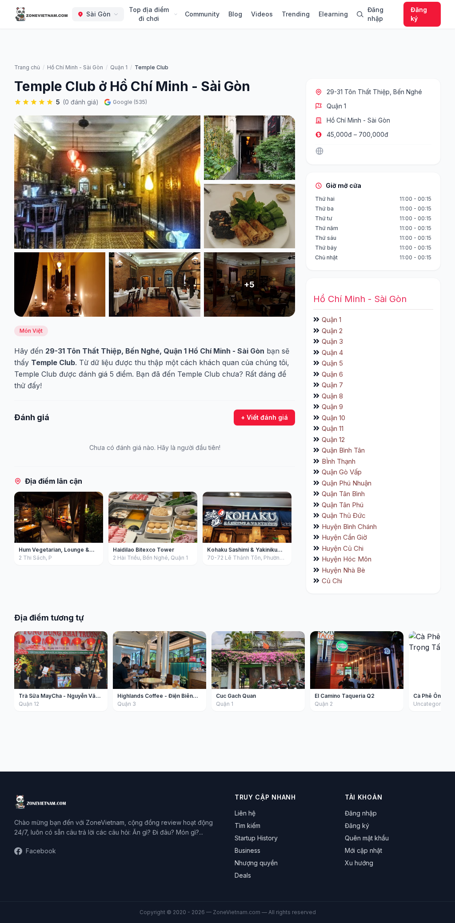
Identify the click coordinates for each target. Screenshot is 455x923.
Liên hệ (245, 813)
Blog (235, 14)
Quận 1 (336, 106)
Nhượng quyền (256, 863)
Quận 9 (332, 406)
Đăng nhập (375, 14)
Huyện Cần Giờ (344, 537)
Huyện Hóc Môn (346, 559)
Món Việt (31, 330)
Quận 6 (332, 374)
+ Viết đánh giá (264, 417)
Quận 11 (332, 428)
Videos (262, 14)
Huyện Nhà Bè (343, 570)
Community (202, 14)
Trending (296, 14)
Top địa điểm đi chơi (149, 14)
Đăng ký (419, 14)
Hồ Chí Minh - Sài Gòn (358, 120)
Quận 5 (332, 363)
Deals (243, 875)
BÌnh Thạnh (338, 461)
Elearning (333, 14)
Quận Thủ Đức (344, 515)
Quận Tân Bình (343, 493)
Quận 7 (332, 385)
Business (247, 850)
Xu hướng (359, 863)
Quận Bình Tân (343, 450)
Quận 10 (333, 418)
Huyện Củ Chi (342, 548)
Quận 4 (332, 352)
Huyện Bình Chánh (349, 526)
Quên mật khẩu (367, 838)
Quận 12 (333, 439)
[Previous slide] (24, 530)
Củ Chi (332, 581)
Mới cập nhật (363, 850)
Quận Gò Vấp (342, 472)
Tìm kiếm (247, 825)
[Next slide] (285, 530)
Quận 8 (332, 396)
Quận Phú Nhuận (346, 483)
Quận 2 (332, 330)
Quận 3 (332, 341)
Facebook (41, 851)
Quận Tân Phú (342, 505)
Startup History (256, 838)
